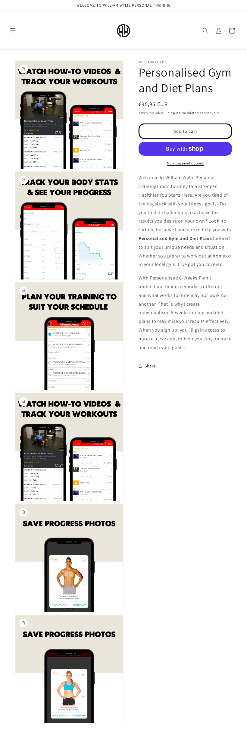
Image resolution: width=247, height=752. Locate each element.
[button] (12, 30)
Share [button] (150, 366)
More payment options (185, 163)
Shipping (173, 113)
